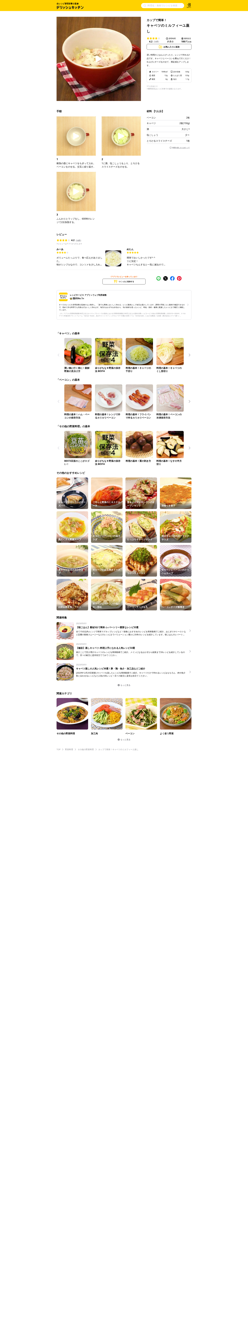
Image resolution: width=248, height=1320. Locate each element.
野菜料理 (69, 749)
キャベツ (151, 123)
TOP (58, 749)
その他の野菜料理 (86, 749)
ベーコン (151, 117)
